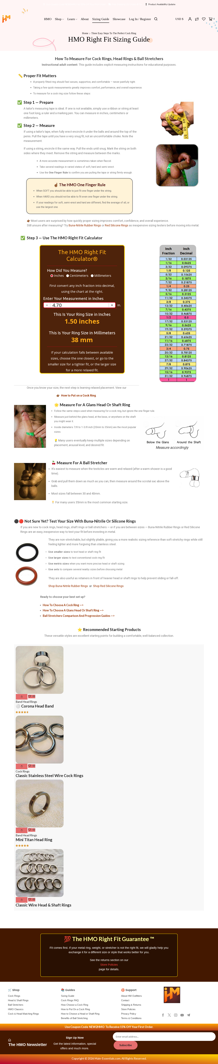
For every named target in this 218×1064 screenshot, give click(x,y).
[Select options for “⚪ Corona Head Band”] (22, 697)
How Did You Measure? (67, 270)
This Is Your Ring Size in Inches (82, 314)
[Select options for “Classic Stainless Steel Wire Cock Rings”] (22, 766)
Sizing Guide (100, 19)
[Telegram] (188, 1015)
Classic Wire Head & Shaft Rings (43, 905)
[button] (22, 900)
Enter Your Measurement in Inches (73, 298)
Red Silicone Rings (116, 225)
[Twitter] (169, 1015)
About (85, 19)
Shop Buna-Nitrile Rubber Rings (68, 586)
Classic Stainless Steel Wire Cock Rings (49, 775)
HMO (47, 19)
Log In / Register (140, 19)
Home (85, 33)
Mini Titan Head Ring (34, 839)
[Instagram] (175, 1015)
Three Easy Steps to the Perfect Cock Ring (113, 33)
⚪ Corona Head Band (35, 706)
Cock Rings (23, 771)
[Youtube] (182, 1015)
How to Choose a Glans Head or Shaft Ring (71, 610)
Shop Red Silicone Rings (108, 586)
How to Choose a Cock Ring (61, 605)
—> (81, 605)
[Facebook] (163, 1015)
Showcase (119, 19)
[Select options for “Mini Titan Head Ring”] (22, 830)
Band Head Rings (26, 701)
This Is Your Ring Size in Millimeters (82, 332)
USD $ (179, 19)
